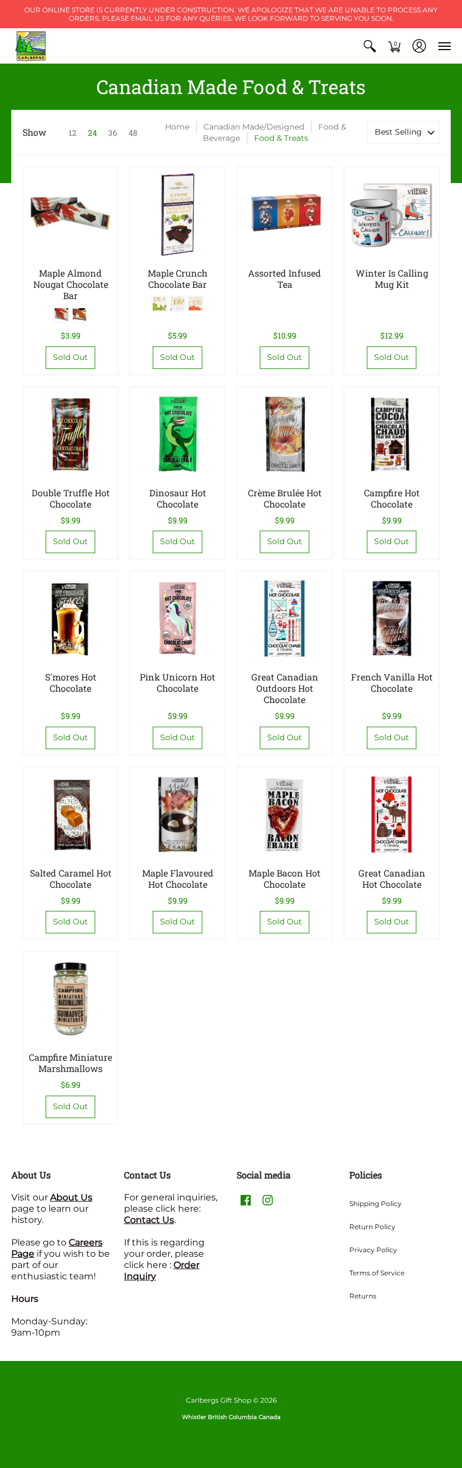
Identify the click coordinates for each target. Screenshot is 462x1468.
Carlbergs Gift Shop (218, 1400)
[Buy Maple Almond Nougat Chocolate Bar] (70, 214)
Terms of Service (377, 1273)
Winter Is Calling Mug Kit (392, 278)
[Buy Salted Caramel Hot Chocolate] (70, 814)
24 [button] (92, 132)
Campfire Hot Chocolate (392, 498)
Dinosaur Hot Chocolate (177, 498)
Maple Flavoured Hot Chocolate (178, 878)
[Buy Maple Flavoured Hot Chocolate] (177, 814)
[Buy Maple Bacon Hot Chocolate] (284, 814)
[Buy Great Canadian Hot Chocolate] (391, 814)
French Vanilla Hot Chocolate (392, 682)
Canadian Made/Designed (253, 127)
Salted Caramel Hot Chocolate (71, 878)
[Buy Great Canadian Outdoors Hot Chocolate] (284, 618)
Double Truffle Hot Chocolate (71, 498)
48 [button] (132, 132)
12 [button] (73, 132)
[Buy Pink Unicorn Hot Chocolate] (177, 618)
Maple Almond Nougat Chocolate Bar (70, 284)
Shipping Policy (375, 1203)
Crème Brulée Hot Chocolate (285, 498)
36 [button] (112, 132)
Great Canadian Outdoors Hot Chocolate (284, 688)
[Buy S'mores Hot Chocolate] (70, 618)
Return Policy (372, 1226)
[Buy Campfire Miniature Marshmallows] (70, 998)
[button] (369, 46)
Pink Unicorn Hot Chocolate (177, 682)
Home (177, 127)
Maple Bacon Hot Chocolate (284, 878)
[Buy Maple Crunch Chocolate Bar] (177, 214)
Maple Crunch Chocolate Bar (177, 278)
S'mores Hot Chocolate (70, 682)
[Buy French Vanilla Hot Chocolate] (391, 618)
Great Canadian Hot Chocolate (391, 878)
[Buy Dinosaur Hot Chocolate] (177, 434)
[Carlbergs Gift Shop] (31, 46)
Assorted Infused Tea (284, 278)
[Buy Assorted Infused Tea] (284, 214)
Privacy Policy (373, 1249)
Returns (362, 1296)
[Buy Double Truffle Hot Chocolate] (70, 434)
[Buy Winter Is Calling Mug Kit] (391, 214)
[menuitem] (369, 46)
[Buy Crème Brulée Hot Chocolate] (284, 434)
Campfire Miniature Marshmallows (70, 1062)
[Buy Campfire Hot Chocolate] (391, 434)
